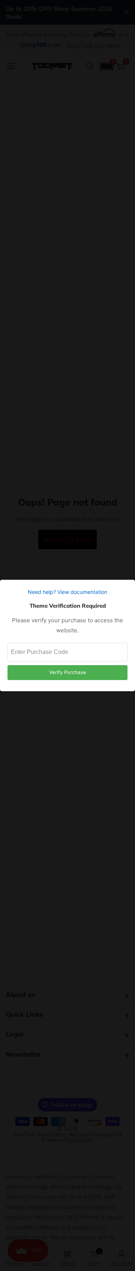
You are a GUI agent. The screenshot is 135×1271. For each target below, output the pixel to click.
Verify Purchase (67, 672)
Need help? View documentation (67, 592)
